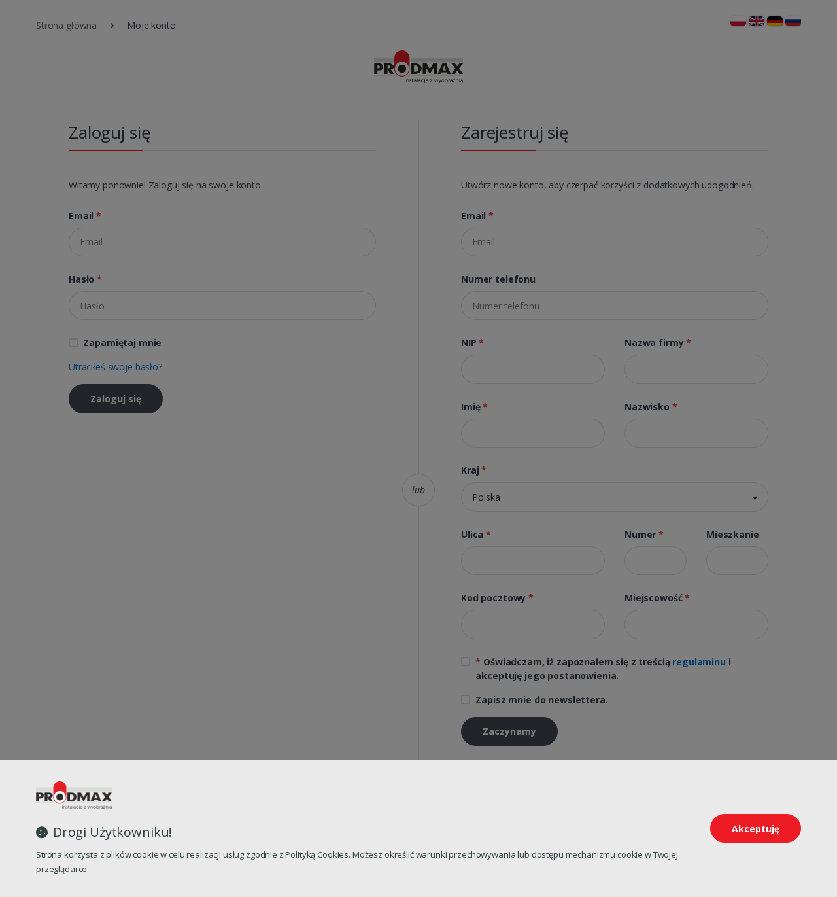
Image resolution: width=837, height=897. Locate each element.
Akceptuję (755, 828)
